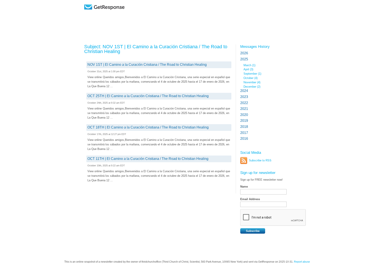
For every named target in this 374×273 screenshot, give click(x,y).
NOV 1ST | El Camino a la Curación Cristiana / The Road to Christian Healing (147, 64)
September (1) (252, 73)
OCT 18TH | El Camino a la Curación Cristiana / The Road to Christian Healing (148, 127)
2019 (244, 120)
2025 (244, 59)
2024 (244, 91)
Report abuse (302, 261)
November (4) (251, 82)
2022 (244, 103)
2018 (244, 126)
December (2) (251, 86)
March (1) (249, 65)
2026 (244, 53)
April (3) (248, 69)
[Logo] (115, 13)
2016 (244, 138)
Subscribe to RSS (260, 160)
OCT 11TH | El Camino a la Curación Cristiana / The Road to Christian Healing (147, 159)
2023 (244, 97)
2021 (244, 109)
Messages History (255, 46)
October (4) (250, 78)
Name (244, 186)
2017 (244, 133)
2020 (244, 115)
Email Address (250, 199)
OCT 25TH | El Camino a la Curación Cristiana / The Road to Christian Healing (148, 96)
